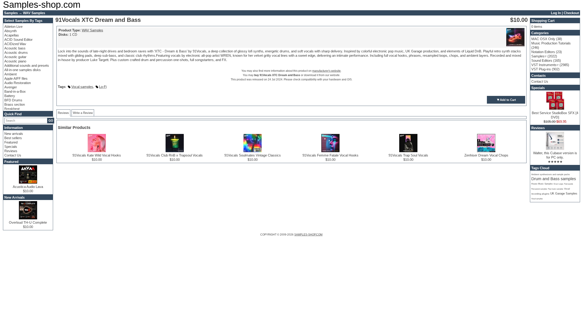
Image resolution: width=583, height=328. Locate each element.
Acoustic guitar (15, 57)
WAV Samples (92, 30)
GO (51, 120)
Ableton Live (13, 26)
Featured (11, 142)
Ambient (10, 74)
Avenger (10, 87)
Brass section (14, 104)
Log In (556, 13)
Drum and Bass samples (553, 179)
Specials (10, 147)
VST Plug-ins (541, 69)
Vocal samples (82, 87)
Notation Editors (543, 52)
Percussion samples (539, 189)
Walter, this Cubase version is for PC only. (555, 155)
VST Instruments (544, 65)
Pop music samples (555, 189)
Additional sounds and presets (26, 65)
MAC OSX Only (543, 39)
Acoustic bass (15, 48)
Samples (538, 56)
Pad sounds (568, 184)
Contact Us (12, 155)
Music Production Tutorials (551, 43)
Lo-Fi (103, 87)
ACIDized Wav (15, 44)
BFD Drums (13, 100)
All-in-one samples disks (22, 70)
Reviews (10, 151)
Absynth (10, 31)
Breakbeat (12, 109)
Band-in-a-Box (15, 91)
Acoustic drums (16, 52)
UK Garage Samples (563, 193)
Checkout (571, 13)
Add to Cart (508, 100)
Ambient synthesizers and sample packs (550, 174)
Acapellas (11, 35)
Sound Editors (541, 60)
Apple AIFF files (16, 78)
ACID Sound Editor (18, 39)
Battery (9, 96)
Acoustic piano (15, 61)
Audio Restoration (17, 83)
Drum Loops (558, 184)
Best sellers (13, 138)
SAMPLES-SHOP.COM (308, 234)
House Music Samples (542, 184)
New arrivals (13, 134)
